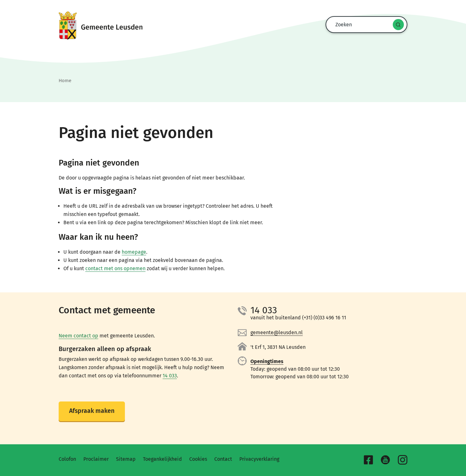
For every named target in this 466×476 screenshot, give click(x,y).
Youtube (385, 460)
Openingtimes (266, 361)
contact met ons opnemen (115, 268)
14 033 (170, 376)
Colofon (67, 459)
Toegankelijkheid (162, 459)
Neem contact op (78, 336)
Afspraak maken (91, 410)
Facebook (368, 460)
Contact (223, 459)
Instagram (402, 460)
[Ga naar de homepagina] (233, 25)
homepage (134, 252)
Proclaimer (96, 459)
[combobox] (365, 24)
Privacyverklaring (259, 459)
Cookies (198, 459)
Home (65, 80)
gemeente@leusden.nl (276, 332)
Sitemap (126, 459)
